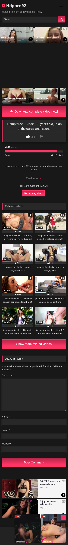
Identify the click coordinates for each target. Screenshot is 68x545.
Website (6, 443)
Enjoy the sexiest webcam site (48, 38)
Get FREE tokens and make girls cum (50, 482)
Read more (32, 178)
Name (6, 416)
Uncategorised (35, 193)
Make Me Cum (7, 38)
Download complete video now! (36, 111)
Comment (7, 375)
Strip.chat (5, 40)
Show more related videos (34, 344)
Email (6, 430)
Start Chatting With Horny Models (14, 99)
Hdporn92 (15, 5)
